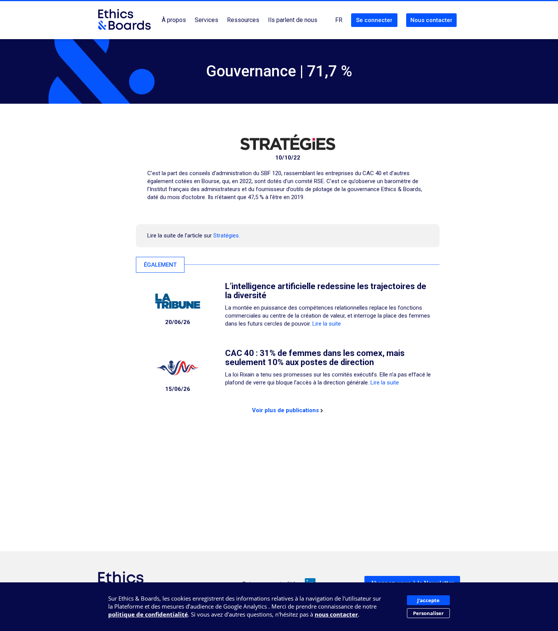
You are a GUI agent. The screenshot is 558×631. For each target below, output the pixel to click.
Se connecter (374, 20)
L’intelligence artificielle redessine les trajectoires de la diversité (325, 290)
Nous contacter (431, 20)
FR (338, 20)
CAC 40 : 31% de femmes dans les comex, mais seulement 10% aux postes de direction (315, 357)
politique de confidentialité (148, 614)
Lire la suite (326, 323)
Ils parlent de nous (292, 20)
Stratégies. (226, 235)
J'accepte (428, 600)
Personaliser (428, 613)
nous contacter (336, 614)
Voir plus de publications (285, 410)
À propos (174, 20)
